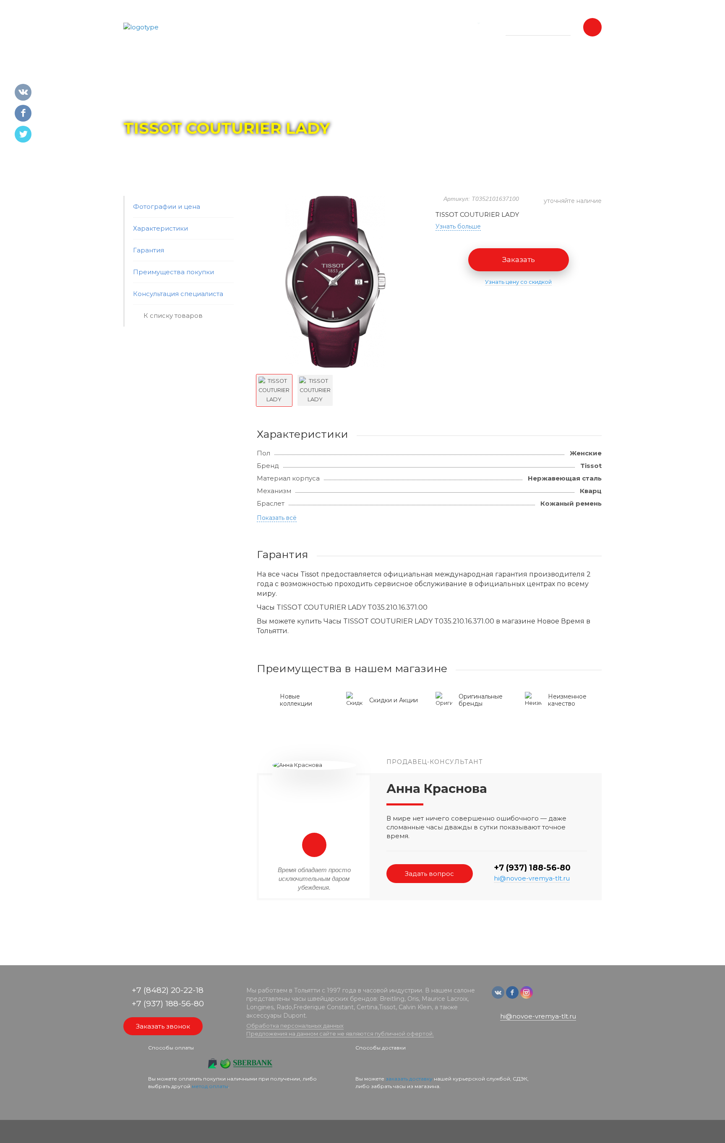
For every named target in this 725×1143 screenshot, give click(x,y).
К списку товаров (173, 316)
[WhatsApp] (541, 996)
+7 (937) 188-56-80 (532, 868)
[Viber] (554, 996)
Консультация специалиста (178, 294)
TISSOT (204, 105)
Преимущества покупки (173, 272)
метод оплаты (210, 1086)
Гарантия (148, 250)
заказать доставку (409, 1078)
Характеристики (160, 228)
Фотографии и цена (166, 206)
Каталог (171, 105)
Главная (139, 105)
